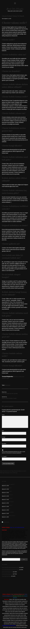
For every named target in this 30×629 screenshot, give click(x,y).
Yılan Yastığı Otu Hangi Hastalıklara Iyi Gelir (10, 567)
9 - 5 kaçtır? (4, 456)
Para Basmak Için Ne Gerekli (9, 393)
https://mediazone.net (5, 471)
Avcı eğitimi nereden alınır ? (7, 494)
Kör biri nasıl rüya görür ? (7, 487)
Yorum (3, 414)
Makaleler (7, 385)
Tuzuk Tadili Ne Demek (6, 576)
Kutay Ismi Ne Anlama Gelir (7, 571)
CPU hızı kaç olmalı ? (6, 508)
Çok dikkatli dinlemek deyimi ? (8, 501)
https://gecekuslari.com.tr (6, 472)
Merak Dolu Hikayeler (15, 9)
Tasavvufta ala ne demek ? (7, 505)
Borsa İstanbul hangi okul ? (7, 498)
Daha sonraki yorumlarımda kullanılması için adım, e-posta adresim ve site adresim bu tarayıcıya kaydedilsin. (13, 452)
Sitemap (15, 472)
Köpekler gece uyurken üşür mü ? (8, 515)
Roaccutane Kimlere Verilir (9, 398)
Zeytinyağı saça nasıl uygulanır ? (8, 484)
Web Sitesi (4, 443)
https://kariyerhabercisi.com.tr (18, 471)
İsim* (3, 430)
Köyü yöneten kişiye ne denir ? (8, 512)
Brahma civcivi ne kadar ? (7, 491)
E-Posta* (3, 437)
